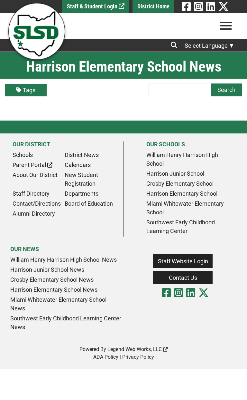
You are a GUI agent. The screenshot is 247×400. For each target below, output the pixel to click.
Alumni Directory (34, 213)
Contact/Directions (37, 203)
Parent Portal (30, 164)
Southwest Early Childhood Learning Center (180, 226)
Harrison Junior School (175, 173)
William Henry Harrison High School (182, 159)
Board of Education (89, 203)
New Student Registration (81, 179)
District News (82, 154)
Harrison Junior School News (47, 269)
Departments (81, 193)
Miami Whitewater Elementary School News (58, 304)
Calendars (78, 164)
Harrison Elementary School (181, 193)
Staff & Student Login (93, 6)
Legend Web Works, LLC (135, 349)
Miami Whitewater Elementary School (185, 208)
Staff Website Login (183, 261)
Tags (29, 90)
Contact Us (183, 277)
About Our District (35, 174)
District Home (153, 6)
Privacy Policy (138, 357)
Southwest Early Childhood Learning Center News (65, 322)
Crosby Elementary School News (52, 279)
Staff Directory (31, 193)
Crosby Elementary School (180, 183)
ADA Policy (105, 357)
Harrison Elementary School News (53, 289)
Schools (23, 154)
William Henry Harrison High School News (63, 259)
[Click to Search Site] (175, 45)
